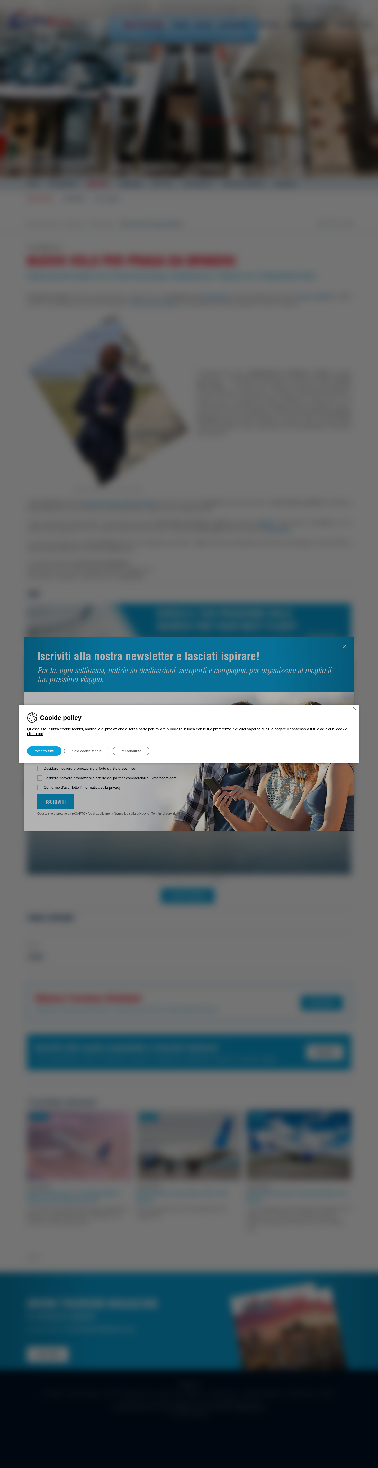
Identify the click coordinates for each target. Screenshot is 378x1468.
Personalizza (131, 751)
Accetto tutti (44, 751)
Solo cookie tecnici (87, 751)
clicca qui (35, 733)
